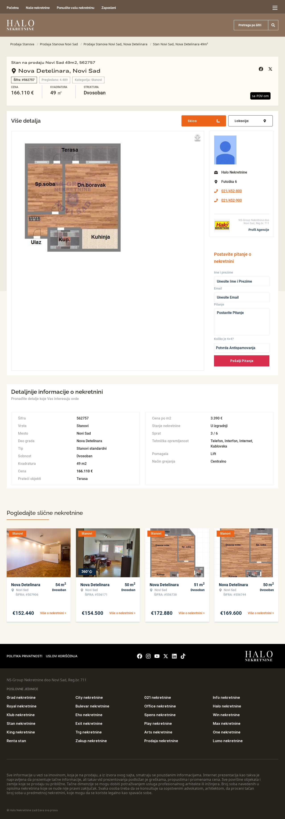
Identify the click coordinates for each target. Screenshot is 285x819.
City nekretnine (89, 697)
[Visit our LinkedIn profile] (174, 656)
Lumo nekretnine (228, 741)
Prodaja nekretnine (161, 741)
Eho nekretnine (88, 715)
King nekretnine (21, 732)
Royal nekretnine (22, 706)
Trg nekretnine (88, 732)
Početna (13, 8)
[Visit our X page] (165, 656)
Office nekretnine (160, 706)
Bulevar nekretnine (92, 706)
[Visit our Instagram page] (148, 656)
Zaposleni (109, 8)
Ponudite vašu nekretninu (75, 8)
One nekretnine (226, 732)
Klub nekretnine (21, 715)
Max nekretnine (226, 723)
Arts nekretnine (158, 732)
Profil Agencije (258, 230)
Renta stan (16, 741)
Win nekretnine (226, 715)
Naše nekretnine (38, 8)
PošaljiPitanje (241, 361)
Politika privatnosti (24, 656)
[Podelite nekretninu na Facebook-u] (262, 69)
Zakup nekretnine (91, 741)
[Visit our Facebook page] (139, 656)
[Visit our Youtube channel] (157, 656)
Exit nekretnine (88, 723)
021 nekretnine (157, 697)
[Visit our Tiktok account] (183, 656)
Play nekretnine (158, 723)
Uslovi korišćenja (61, 656)
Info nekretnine (226, 697)
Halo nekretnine (227, 706)
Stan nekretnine (21, 723)
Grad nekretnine (21, 697)
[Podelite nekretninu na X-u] (271, 69)
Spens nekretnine (160, 715)
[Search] (273, 25)
